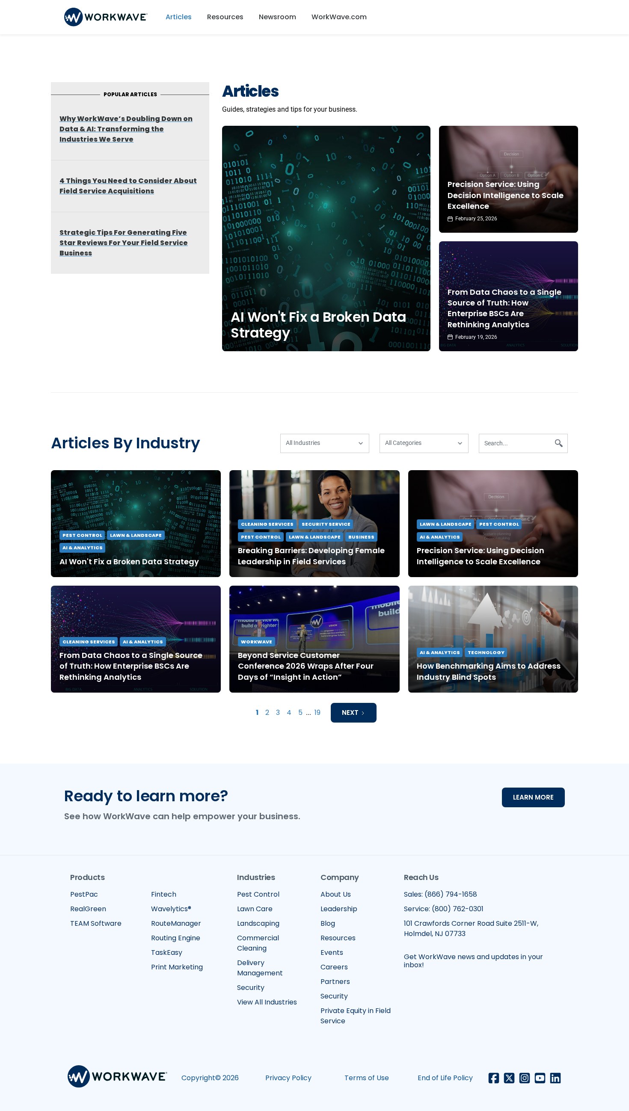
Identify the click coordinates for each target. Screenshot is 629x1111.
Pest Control (82, 535)
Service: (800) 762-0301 (444, 909)
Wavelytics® (171, 909)
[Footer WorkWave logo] (117, 1077)
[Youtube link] (540, 1078)
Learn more (533, 797)
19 (317, 712)
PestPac (84, 894)
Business (361, 536)
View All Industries (267, 1002)
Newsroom (277, 17)
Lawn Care (255, 909)
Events (331, 952)
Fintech (163, 894)
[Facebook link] (494, 1078)
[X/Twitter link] (509, 1078)
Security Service (326, 524)
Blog (327, 923)
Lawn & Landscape (136, 535)
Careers (334, 967)
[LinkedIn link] (555, 1078)
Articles (179, 17)
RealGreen (88, 909)
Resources (225, 17)
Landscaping (258, 923)
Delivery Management (260, 968)
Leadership (338, 909)
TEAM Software (96, 923)
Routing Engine (175, 938)
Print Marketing (177, 967)
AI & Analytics (82, 547)
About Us (335, 894)
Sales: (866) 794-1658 (440, 894)
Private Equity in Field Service (355, 1016)
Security (250, 987)
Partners (335, 982)
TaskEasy (166, 952)
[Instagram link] (525, 1078)
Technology (486, 652)
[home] (106, 17)
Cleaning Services (267, 524)
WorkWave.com (339, 17)
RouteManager (176, 923)
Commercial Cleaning (258, 943)
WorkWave (256, 641)
